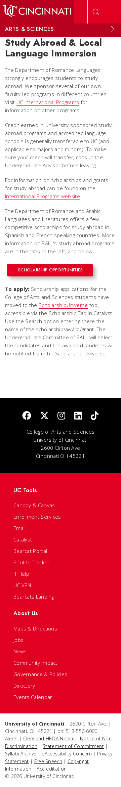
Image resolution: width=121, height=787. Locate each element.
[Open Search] (95, 12)
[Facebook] (26, 416)
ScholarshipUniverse (63, 305)
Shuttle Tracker (31, 562)
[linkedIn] (78, 416)
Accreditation (52, 769)
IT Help (21, 573)
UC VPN (22, 585)
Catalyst (22, 539)
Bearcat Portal (30, 551)
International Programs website (42, 196)
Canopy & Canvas (34, 505)
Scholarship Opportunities (50, 270)
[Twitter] (44, 416)
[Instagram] (61, 416)
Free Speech (48, 761)
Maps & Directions (35, 628)
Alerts (11, 738)
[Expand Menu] (113, 29)
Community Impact (35, 662)
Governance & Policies (40, 674)
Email (19, 528)
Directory (24, 685)
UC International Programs (47, 102)
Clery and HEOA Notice (49, 738)
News (20, 651)
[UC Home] (37, 12)
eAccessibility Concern (67, 753)
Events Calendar (32, 697)
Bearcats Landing (33, 596)
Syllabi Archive (21, 753)
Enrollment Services (37, 516)
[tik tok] (94, 416)
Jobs (18, 640)
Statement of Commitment (73, 746)
